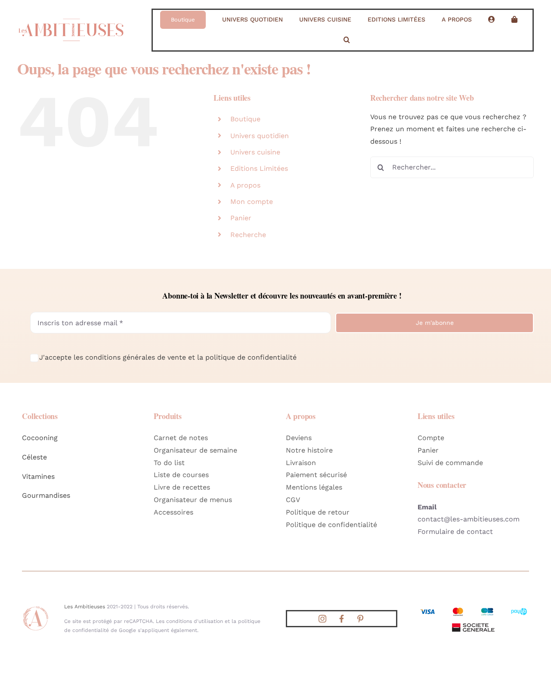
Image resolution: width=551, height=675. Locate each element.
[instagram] (322, 618)
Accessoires (173, 512)
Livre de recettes (182, 487)
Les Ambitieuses (84, 607)
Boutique (245, 119)
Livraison (301, 463)
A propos (245, 185)
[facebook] (341, 618)
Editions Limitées (259, 168)
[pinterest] (360, 618)
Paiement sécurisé (316, 475)
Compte (431, 438)
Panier (240, 218)
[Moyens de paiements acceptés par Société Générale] (473, 609)
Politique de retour (318, 512)
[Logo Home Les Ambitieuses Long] (71, 15)
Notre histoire (309, 450)
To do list (169, 463)
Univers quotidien (259, 136)
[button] (347, 40)
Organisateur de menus (193, 500)
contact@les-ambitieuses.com (469, 519)
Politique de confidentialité (331, 525)
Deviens (299, 438)
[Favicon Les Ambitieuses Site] (36, 608)
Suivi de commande (450, 463)
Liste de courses (181, 475)
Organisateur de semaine (195, 450)
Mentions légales (314, 487)
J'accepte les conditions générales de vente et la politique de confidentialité (168, 357)
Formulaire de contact (455, 531)
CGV (293, 500)
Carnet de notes (181, 438)
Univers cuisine (255, 152)
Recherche (248, 235)
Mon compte (251, 201)
